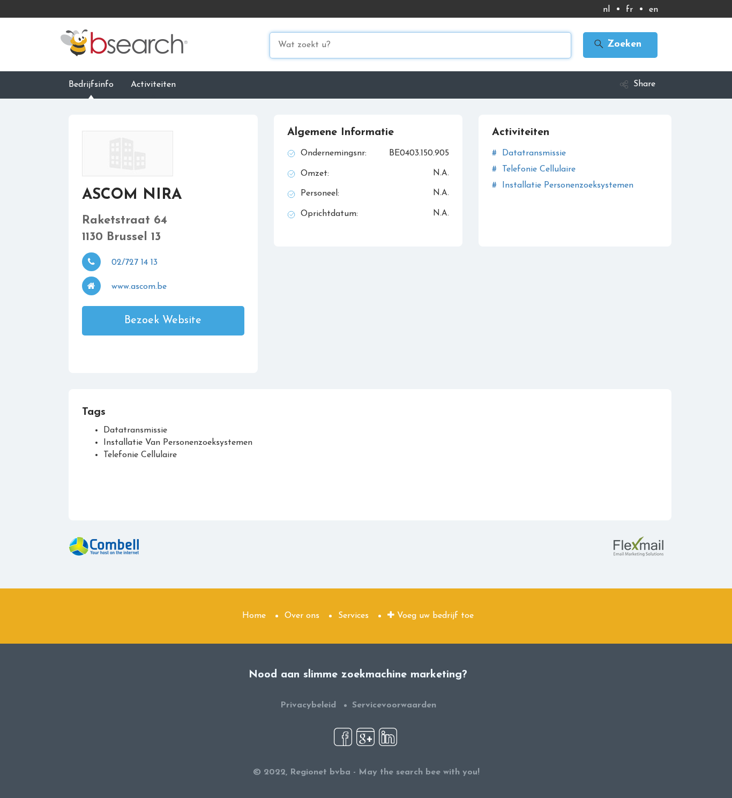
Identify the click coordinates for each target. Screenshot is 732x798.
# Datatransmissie (529, 153)
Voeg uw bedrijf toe (434, 615)
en (653, 9)
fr (629, 9)
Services (353, 615)
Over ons (302, 615)
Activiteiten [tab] (153, 84)
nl (606, 9)
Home (254, 615)
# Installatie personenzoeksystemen (562, 185)
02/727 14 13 (134, 262)
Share (644, 84)
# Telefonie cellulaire (534, 169)
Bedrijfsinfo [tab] (91, 84)
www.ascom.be (139, 286)
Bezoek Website (162, 320)
